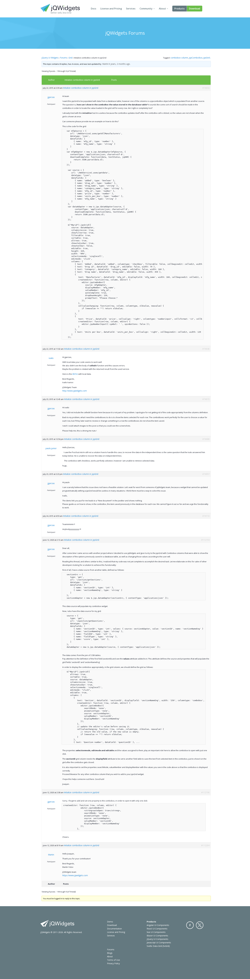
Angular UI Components (158, 925)
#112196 (205, 792)
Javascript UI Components (159, 942)
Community (146, 8)
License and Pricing (111, 8)
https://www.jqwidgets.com (75, 875)
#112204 (205, 845)
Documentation (114, 928)
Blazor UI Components (157, 935)
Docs (93, 8)
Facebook (190, 925)
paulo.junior (51, 448)
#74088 (205, 439)
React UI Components (157, 928)
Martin (105, 64)
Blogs (109, 953)
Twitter (199, 925)
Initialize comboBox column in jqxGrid (82, 79)
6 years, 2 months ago (119, 64)
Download (194, 8)
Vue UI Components (156, 932)
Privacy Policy (113, 963)
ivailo (51, 358)
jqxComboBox (195, 57)
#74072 (205, 399)
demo (75, 374)
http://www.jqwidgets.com (74, 390)
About (162, 8)
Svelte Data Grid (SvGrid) (158, 946)
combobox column (179, 57)
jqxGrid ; (207, 57)
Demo (110, 921)
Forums (63, 57)
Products (179, 8)
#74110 (205, 516)
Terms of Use (113, 960)
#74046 (205, 348)
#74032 (205, 87)
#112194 (205, 539)
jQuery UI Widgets (50, 57)
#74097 (205, 474)
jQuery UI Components (157, 939)
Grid (70, 57)
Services (130, 8)
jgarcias (51, 97)
